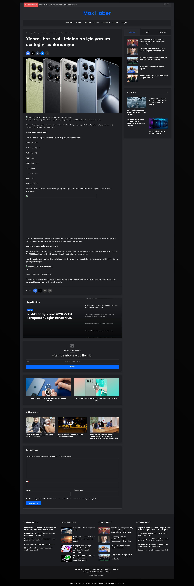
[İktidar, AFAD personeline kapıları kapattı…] (132, 69)
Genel (30, 310)
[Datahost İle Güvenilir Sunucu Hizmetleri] (158, 123)
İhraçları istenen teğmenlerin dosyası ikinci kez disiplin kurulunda (153, 59)
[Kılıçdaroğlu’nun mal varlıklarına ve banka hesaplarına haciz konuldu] (132, 51)
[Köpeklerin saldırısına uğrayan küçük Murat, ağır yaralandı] (40, 425)
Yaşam (115, 22)
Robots (94, 569)
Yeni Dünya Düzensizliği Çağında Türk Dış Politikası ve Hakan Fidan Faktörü (52, 316)
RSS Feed (87, 569)
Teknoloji (106, 22)
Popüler (132, 32)
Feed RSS (100, 569)
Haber (78, 22)
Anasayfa (70, 22)
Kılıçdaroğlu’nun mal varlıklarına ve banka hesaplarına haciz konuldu (152, 50)
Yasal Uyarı (121, 583)
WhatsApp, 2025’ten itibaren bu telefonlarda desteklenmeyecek (84, 558)
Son (147, 32)
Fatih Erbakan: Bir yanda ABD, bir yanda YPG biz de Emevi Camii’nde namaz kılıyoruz (152, 42)
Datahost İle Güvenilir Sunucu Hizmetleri (157, 132)
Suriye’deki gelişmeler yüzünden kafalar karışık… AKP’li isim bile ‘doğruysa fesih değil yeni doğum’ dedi (104, 436)
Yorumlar (162, 32)
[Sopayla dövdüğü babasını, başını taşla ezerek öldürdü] (72, 425)
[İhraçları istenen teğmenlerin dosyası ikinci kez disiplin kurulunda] (132, 60)
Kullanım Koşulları (111, 583)
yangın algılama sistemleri (97, 575)
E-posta (29, 490)
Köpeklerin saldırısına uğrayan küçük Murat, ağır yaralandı (39, 435)
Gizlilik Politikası (88, 583)
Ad (27, 481)
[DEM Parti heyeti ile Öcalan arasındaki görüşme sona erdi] (132, 78)
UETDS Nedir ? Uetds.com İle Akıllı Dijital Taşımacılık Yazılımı (136, 112)
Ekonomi (87, 22)
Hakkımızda (73, 583)
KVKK (102, 583)
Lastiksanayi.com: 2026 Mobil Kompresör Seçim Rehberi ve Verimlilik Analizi (63, 4)
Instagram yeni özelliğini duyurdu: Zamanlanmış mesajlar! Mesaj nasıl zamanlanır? (82, 549)
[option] (72, 318)
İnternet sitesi (78, 490)
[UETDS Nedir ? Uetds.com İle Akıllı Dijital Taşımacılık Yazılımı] (136, 102)
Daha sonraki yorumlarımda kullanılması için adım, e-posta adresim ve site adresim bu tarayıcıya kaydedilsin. (63, 499)
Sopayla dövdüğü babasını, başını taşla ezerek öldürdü (70, 435)
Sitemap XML (79, 569)
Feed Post (116, 569)
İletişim (124, 22)
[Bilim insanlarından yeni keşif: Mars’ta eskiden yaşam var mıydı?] (66, 539)
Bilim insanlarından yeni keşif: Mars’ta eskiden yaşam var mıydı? (84, 539)
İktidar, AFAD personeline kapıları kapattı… (120, 547)
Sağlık (96, 22)
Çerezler (97, 583)
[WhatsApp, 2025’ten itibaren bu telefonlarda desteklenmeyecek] (66, 558)
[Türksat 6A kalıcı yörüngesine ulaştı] (66, 530)
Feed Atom (107, 569)
